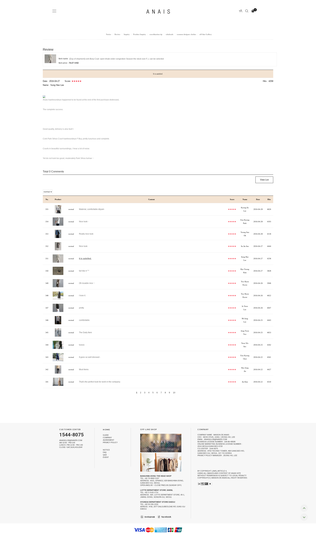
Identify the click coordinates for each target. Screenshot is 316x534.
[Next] (179, 393)
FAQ (104, 452)
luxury (81, 345)
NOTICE (106, 450)
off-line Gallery (205, 34)
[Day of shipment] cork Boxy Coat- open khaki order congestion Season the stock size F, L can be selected (116, 59)
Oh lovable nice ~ (87, 283)
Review (117, 34)
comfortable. (84, 320)
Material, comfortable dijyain (91, 209)
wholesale (169, 34)
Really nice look (86, 234)
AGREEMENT (108, 440)
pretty (81, 308)
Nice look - (84, 221)
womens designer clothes (186, 34)
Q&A (105, 455)
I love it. (82, 295)
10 (174, 393)
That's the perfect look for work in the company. (99, 382)
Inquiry (127, 34)
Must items (84, 369)
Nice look (83, 246)
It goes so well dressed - (90, 357)
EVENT (106, 457)
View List (264, 179)
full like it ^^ (84, 271)
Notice (108, 34)
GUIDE (106, 435)
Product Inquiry (139, 34)
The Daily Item (85, 332)
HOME (106, 429)
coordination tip (155, 34)
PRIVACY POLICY (110, 442)
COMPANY (107, 438)
